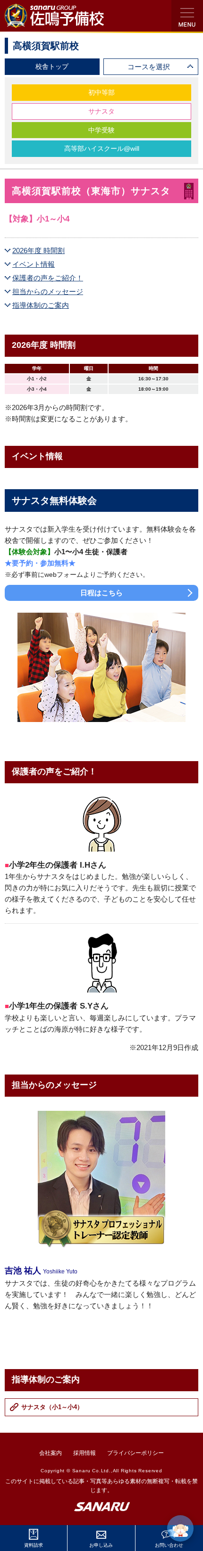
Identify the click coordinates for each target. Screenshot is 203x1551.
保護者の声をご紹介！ (47, 278)
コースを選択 (148, 67)
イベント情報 (33, 264)
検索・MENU (187, 16)
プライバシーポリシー (135, 1453)
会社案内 (50, 1453)
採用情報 (84, 1453)
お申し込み (101, 1545)
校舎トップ (51, 66)
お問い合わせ (169, 1545)
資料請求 (33, 1545)
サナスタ (101, 111)
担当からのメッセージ (47, 291)
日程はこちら (101, 593)
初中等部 (101, 92)
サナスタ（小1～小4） (52, 1407)
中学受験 (101, 130)
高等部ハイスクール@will (101, 148)
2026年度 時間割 (38, 250)
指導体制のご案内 (40, 305)
